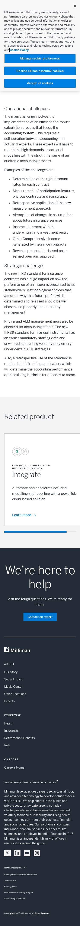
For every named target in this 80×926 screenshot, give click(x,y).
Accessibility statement (14, 898)
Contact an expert (40, 617)
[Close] (75, 6)
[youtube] (27, 853)
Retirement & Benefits (19, 738)
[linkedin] (17, 853)
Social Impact (13, 679)
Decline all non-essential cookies (39, 71)
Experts (9, 701)
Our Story (10, 672)
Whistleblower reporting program (18, 892)
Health (8, 723)
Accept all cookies (40, 83)
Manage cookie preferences (40, 58)
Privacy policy (10, 886)
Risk (7, 745)
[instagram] (37, 853)
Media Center (13, 687)
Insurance (11, 731)
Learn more (21, 515)
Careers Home (14, 767)
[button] (7, 853)
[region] (40, 45)
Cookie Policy (19, 50)
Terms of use (10, 880)
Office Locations (15, 694)
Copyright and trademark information (20, 874)
